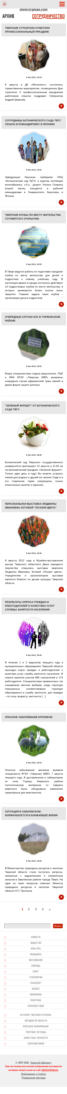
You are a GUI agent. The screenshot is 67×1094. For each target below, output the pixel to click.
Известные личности (36, 1038)
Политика (35, 1000)
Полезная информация (36, 1026)
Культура (36, 949)
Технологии (35, 977)
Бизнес (36, 989)
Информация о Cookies (33, 1074)
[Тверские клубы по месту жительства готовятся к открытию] (33, 242)
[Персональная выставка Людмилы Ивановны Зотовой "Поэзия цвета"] (33, 531)
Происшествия (36, 1006)
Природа (35, 966)
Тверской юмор (35, 1044)
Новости (35, 937)
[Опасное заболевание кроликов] (33, 740)
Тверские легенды (35, 1032)
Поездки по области (36, 1021)
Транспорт (36, 983)
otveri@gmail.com (34, 9)
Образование (36, 960)
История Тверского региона (35, 1015)
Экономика (36, 994)
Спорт (36, 972)
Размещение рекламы (34, 1077)
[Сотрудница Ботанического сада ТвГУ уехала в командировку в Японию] (33, 148)
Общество (35, 943)
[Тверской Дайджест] (4, 4)
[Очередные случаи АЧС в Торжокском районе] (33, 344)
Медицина (35, 954)
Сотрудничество (48, 16)
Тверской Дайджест (40, 1062)
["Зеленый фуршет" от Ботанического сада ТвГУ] (33, 433)
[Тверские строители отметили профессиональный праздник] (33, 55)
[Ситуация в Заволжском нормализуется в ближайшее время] (33, 839)
